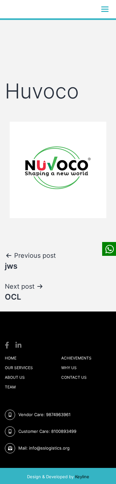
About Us (15, 377)
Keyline (82, 476)
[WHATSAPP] (109, 249)
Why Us (69, 367)
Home (10, 358)
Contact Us (74, 377)
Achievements (76, 358)
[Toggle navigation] (104, 9)
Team (10, 387)
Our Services (19, 367)
